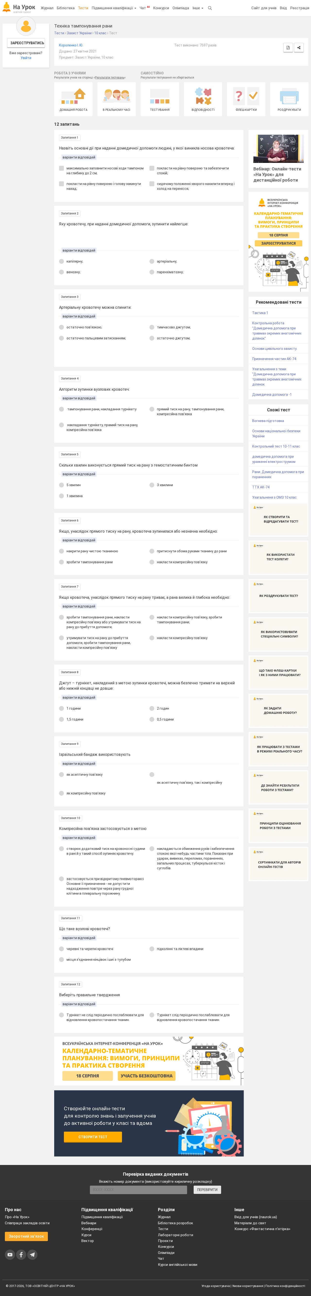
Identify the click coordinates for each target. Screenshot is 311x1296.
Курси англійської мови (177, 1264)
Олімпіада (181, 8)
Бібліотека (66, 8)
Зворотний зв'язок (26, 1236)
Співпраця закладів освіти (27, 1223)
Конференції (91, 1229)
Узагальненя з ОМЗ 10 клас (274, 497)
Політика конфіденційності (285, 1286)
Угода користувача (215, 1286)
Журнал (47, 8)
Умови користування (247, 1286)
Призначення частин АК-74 (274, 359)
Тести (83, 8)
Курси (86, 1235)
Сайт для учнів (263, 8)
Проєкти (165, 1241)
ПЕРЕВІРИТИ (207, 1190)
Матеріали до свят (250, 1223)
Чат (145, 7)
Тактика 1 (260, 313)
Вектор (87, 1241)
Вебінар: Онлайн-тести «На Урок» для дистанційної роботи (277, 174)
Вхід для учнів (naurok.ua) (255, 1217)
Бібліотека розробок (175, 1223)
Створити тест (92, 1137)
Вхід (283, 8)
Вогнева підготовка (268, 421)
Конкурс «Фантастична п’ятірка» (262, 1229)
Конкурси (161, 8)
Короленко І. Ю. (71, 45)
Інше (196, 8)
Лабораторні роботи (175, 1235)
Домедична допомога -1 (272, 395)
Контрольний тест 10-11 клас (276, 446)
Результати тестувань (109, 77)
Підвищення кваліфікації (113, 8)
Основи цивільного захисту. (274, 349)
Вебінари (88, 1223)
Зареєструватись (27, 43)
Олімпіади (166, 1253)
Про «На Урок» (17, 1217)
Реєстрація (299, 8)
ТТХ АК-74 (260, 487)
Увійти (26, 58)
